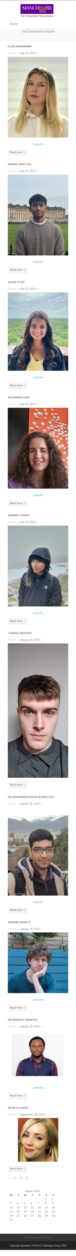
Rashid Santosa (19, 164)
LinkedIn (38, 144)
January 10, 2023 (30, 640)
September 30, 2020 (32, 1114)
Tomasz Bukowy (20, 633)
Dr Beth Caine (18, 1108)
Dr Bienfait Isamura (22, 1019)
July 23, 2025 (28, 53)
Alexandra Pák (18, 397)
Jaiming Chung (18, 515)
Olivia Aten (16, 282)
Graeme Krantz (19, 922)
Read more (16, 152)
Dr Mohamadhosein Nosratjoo (31, 797)
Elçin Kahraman (20, 46)
